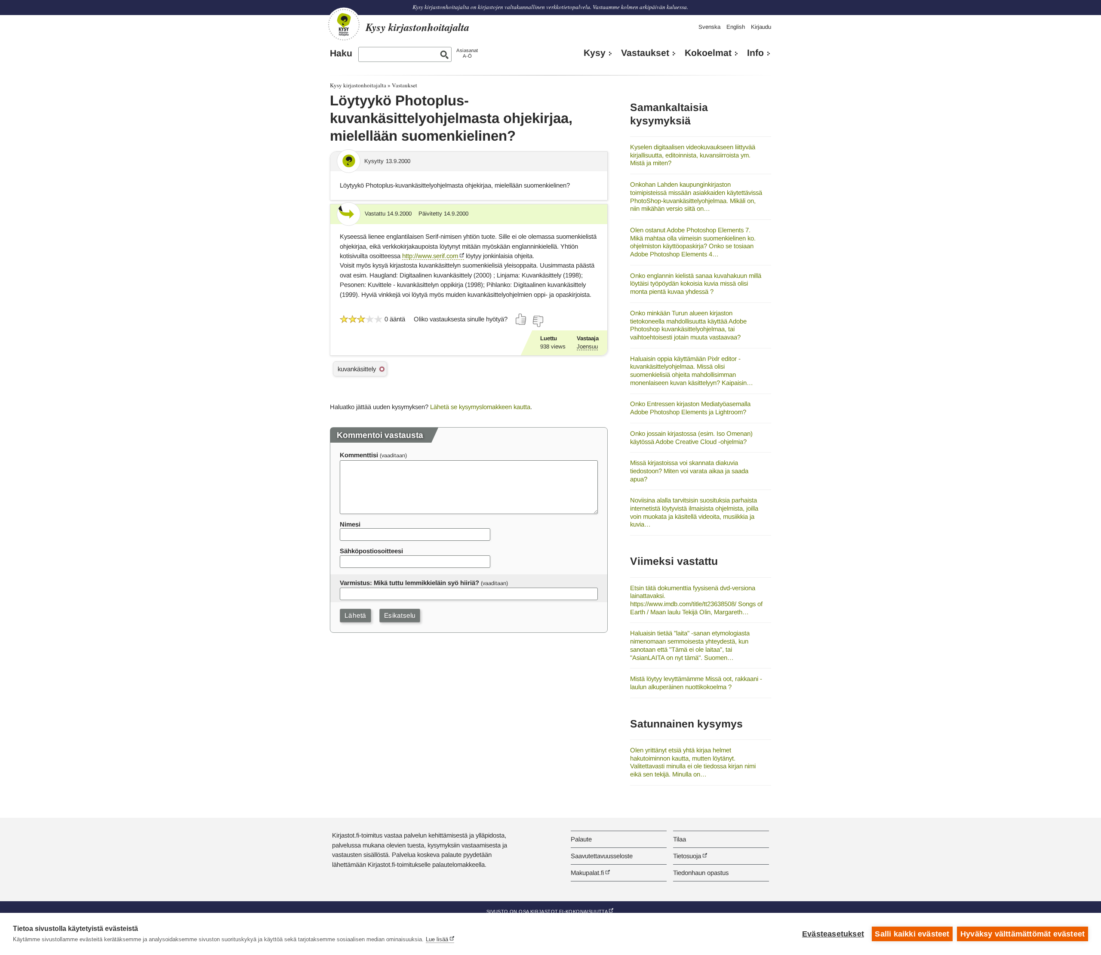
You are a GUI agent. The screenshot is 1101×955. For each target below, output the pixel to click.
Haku (341, 53)
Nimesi (350, 524)
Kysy (595, 53)
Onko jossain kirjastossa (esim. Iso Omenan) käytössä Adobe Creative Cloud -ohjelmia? (691, 437)
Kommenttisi (359, 455)
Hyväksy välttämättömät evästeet (1022, 934)
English (735, 27)
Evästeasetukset (833, 934)
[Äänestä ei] (537, 321)
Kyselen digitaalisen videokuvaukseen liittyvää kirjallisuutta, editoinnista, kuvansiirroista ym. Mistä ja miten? (692, 154)
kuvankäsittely (357, 369)
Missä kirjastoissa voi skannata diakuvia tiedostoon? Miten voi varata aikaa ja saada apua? (689, 470)
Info (755, 53)
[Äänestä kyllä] (521, 319)
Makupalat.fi (587, 872)
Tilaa (679, 839)
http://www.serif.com (430, 255)
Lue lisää (437, 939)
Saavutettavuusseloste (602, 856)
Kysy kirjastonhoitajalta (358, 85)
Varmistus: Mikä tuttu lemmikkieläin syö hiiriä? (409, 582)
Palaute (581, 839)
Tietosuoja (687, 856)
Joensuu (587, 346)
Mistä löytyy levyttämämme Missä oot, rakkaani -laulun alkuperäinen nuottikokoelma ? (696, 682)
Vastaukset (645, 53)
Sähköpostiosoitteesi (371, 551)
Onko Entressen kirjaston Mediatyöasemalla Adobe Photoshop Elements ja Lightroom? (690, 408)
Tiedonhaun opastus (701, 872)
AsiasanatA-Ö (467, 53)
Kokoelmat (708, 53)
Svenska (709, 27)
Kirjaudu (761, 27)
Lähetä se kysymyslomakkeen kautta (480, 406)
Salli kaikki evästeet (912, 934)
